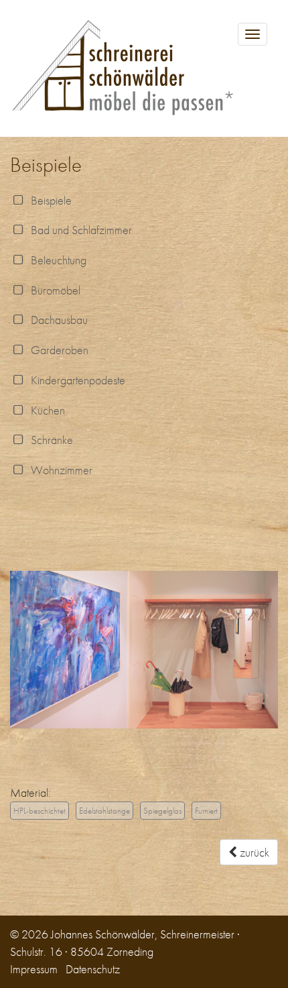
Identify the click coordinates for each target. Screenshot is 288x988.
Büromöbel (52, 290)
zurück (253, 852)
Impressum (34, 969)
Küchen (45, 410)
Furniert (206, 810)
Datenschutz (93, 969)
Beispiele (48, 200)
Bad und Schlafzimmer (78, 229)
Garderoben (56, 350)
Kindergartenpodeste (75, 380)
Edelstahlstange (104, 810)
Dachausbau (56, 319)
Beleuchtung (55, 260)
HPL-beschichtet (39, 810)
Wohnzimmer (58, 470)
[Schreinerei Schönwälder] (144, 68)
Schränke (49, 439)
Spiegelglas (162, 810)
